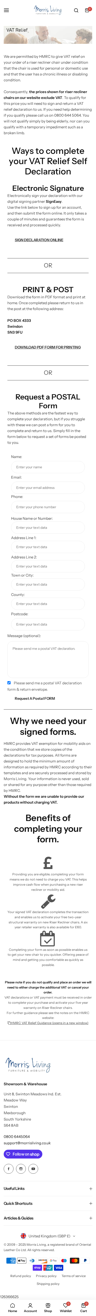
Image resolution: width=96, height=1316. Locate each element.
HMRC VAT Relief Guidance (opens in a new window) (49, 1023)
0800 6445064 (17, 1136)
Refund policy (20, 1276)
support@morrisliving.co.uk (27, 1143)
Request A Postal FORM (35, 698)
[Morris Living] (48, 10)
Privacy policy (46, 1276)
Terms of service (74, 1276)
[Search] (76, 10)
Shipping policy (48, 1284)
